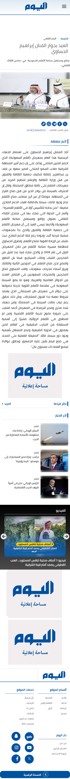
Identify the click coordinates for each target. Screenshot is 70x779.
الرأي (50, 708)
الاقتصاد (48, 698)
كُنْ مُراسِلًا (29, 698)
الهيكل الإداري (59, 748)
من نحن (63, 743)
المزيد (7, 404)
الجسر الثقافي (50, 38)
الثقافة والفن (46, 703)
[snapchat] (15, 736)
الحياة (63, 703)
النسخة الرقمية (32, 774)
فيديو (63, 713)
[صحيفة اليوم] (36, 6)
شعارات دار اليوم (26, 719)
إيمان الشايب (62, 130)
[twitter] (65, 124)
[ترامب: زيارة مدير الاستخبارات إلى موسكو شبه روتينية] (54, 461)
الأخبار (63, 698)
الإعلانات (30, 713)
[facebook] (59, 124)
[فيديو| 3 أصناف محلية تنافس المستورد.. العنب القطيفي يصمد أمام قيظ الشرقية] (35, 536)
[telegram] (54, 124)
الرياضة (63, 708)
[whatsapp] (49, 124)
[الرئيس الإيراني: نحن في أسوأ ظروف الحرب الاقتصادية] (54, 487)
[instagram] (15, 747)
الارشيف (30, 703)
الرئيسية (64, 38)
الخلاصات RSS (28, 724)
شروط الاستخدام (59, 754)
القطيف (52, 130)
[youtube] (29, 747)
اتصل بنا (30, 708)
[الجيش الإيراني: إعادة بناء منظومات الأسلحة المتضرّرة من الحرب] (54, 434)
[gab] (29, 736)
